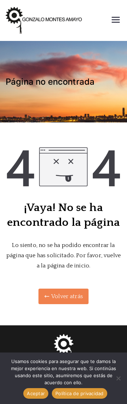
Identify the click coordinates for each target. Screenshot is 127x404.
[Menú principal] (115, 20)
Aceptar (36, 393)
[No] (118, 378)
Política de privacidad (79, 393)
